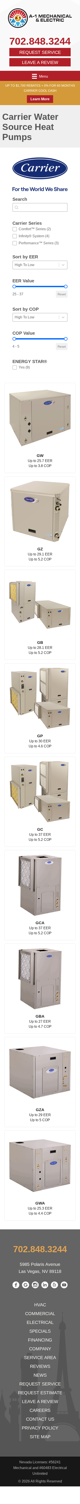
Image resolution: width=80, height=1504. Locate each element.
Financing (40, 1340)
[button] (40, 229)
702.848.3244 (40, 41)
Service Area (40, 1357)
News (40, 1375)
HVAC (40, 1304)
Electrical (40, 1322)
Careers (40, 1410)
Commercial (40, 1313)
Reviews (40, 1366)
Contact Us (40, 1419)
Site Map (40, 1436)
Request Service (40, 52)
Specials (40, 1331)
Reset (62, 294)
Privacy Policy (40, 1428)
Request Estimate (40, 1392)
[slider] (14, 286)
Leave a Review (40, 62)
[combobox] (40, 207)
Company (40, 1348)
